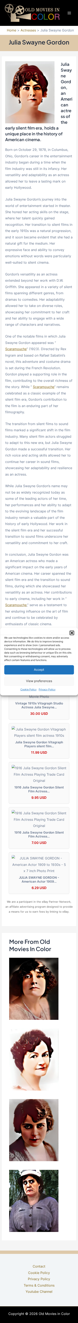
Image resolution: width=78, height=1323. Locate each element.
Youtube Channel (39, 1291)
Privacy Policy (47, 689)
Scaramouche (16, 349)
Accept (39, 670)
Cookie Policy (28, 689)
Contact (39, 1266)
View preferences (39, 681)
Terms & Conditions (39, 1285)
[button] (72, 633)
